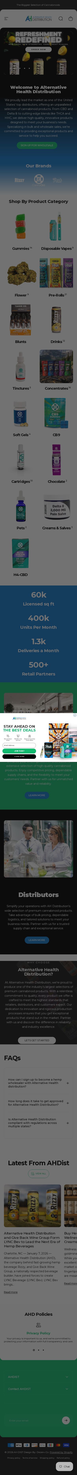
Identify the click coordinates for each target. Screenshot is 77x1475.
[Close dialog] (74, 715)
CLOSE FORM (19, 756)
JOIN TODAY (19, 751)
